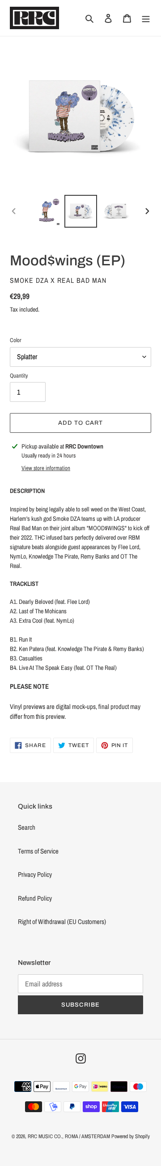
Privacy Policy (35, 874)
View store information (45, 468)
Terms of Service (38, 851)
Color (15, 340)
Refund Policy (35, 898)
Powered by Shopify (130, 1136)
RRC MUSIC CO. (45, 1136)
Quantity (19, 375)
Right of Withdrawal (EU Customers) (62, 921)
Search (26, 827)
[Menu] (145, 18)
